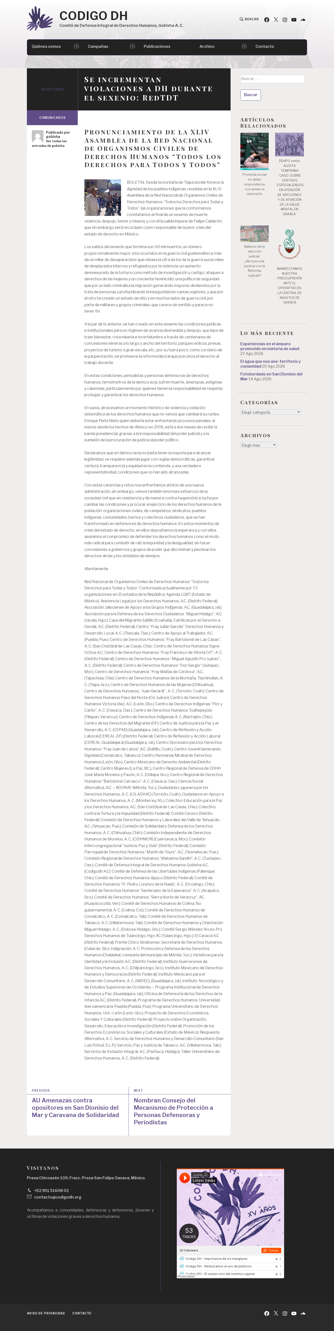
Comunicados (52, 118)
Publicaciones (157, 46)
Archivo (207, 46)
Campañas (98, 46)
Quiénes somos (46, 46)
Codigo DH (93, 15)
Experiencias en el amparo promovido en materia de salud (269, 346)
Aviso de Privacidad (46, 1313)
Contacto (265, 46)
